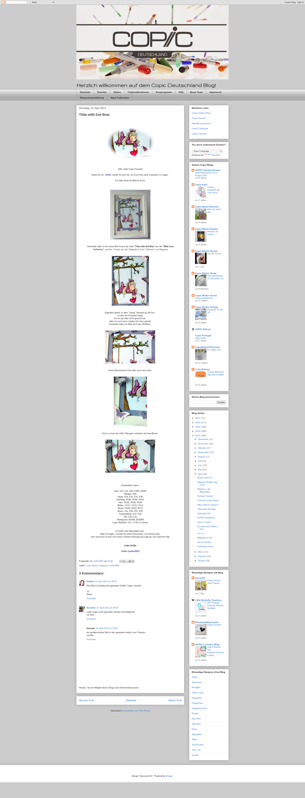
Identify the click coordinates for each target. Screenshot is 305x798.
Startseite (85, 92)
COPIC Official (202, 329)
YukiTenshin (198, 744)
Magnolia (104, 565)
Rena (194, 729)
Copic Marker (92, 565)
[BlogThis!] (123, 561)
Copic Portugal (203, 335)
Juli (200, 461)
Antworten (91, 598)
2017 (198, 418)
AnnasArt (200, 578)
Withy (194, 739)
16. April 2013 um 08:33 (106, 581)
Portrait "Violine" (205, 496)
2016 (198, 422)
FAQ (181, 92)
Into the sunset (214, 253)
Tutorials (102, 92)
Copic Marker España (206, 229)
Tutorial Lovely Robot (208, 500)
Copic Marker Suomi (206, 295)
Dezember (203, 439)
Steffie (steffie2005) (130, 551)
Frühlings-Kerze (205, 546)
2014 (198, 431)
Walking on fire (204, 537)
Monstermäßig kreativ (207, 622)
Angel (194, 677)
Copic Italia (201, 184)
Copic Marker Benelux (207, 206)
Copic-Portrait (199, 118)
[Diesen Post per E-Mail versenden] (120, 561)
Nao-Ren (196, 718)
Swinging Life (204, 513)
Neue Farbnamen (120, 97)
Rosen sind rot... (205, 477)
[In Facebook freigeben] (130, 561)
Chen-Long (197, 692)
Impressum (215, 92)
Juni (200, 465)
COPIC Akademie (206, 517)
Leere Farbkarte (200, 128)
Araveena (196, 682)
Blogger (169, 776)
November (203, 443)
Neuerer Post (86, 700)
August (202, 456)
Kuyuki (195, 713)
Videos (117, 92)
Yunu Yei (196, 750)
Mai (200, 469)
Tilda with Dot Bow (206, 509)
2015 (198, 427)
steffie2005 (114, 565)
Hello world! (200, 338)
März (201, 552)
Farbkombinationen (138, 92)
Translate (215, 155)
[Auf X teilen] (127, 561)
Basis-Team (196, 92)
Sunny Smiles (204, 542)
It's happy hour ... (215, 349)
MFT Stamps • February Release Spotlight (215, 605)
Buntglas (196, 687)
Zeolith (195, 755)
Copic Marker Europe (206, 251)
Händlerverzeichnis (201, 123)
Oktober (202, 448)
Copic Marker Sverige (206, 307)
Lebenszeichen (214, 625)
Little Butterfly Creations (208, 600)
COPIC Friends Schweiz (207, 170)
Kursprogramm (164, 92)
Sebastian (197, 734)
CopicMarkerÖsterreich (207, 347)
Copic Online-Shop (201, 113)
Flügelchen (197, 703)
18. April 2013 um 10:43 (107, 628)
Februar (202, 556)
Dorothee (91, 608)
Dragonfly (196, 698)
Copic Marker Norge (206, 273)
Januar (202, 560)
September (204, 452)
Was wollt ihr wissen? (208, 505)
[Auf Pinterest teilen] (133, 561)
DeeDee (90, 581)
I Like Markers (202, 369)
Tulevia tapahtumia (204, 298)
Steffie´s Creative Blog (207, 644)
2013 (198, 435)
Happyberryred (199, 708)
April (200, 474)
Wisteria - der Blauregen (204, 490)
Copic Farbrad (199, 133)
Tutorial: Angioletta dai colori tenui (213, 190)
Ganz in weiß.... (205, 522)
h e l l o (201, 533)
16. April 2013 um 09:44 (107, 608)
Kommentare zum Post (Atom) (136, 711)
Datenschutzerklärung (92, 97)
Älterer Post (175, 700)
